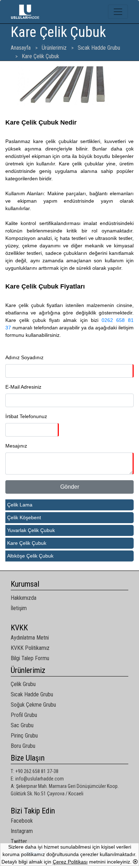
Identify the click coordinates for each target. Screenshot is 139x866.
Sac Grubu (22, 725)
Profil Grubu (24, 715)
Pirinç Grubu (24, 735)
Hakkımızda (23, 597)
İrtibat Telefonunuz (26, 416)
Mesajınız (16, 446)
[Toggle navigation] (118, 12)
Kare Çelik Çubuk (26, 543)
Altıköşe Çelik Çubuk (30, 556)
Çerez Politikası (70, 862)
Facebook (22, 820)
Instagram (22, 831)
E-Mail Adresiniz (23, 387)
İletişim (19, 608)
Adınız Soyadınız (24, 357)
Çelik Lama (19, 505)
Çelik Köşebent (24, 517)
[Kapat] (135, 862)
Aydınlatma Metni (30, 637)
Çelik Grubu (23, 684)
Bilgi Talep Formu (30, 658)
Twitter (19, 841)
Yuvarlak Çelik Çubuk (31, 530)
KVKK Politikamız (30, 648)
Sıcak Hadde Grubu (32, 694)
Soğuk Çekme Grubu (33, 704)
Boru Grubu (23, 745)
